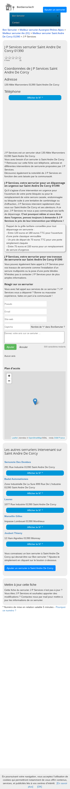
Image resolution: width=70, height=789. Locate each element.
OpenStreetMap (35, 437)
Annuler (23, 347)
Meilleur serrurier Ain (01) (16, 33)
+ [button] (9, 376)
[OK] (39, 786)
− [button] (9, 381)
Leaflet (15, 437)
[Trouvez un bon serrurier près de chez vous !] (21, 5)
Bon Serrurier (18, 16)
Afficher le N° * (35, 97)
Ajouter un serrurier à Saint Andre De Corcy (30, 568)
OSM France (59, 437)
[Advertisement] (34, 125)
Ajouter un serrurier (54, 9)
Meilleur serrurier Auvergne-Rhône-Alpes (42, 29)
